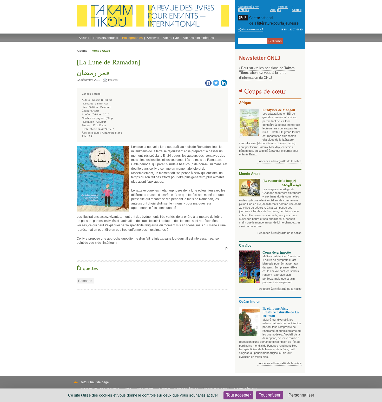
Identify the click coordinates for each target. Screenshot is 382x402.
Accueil (84, 38)
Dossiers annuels (105, 38)
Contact (296, 9)
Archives (153, 38)
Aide (273, 9)
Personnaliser (301, 395)
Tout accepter (238, 395)
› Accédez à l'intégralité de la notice (279, 161)
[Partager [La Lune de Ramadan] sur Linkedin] (224, 83)
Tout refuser (269, 395)
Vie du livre (171, 38)
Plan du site (282, 8)
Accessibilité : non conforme (248, 8)
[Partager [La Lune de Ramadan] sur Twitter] (216, 83)
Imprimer (113, 79)
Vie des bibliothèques (198, 38)
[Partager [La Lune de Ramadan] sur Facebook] (208, 83)
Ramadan (85, 281)
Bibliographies (132, 38)
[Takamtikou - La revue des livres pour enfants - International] (153, 17)
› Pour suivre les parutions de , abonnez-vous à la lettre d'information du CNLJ (267, 73)
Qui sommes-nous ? (251, 29)
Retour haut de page (94, 382)
